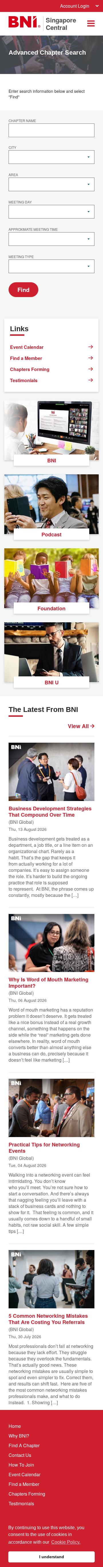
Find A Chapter (24, 1445)
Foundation (51, 608)
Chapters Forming (29, 369)
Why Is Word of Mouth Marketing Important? (48, 982)
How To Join (21, 1464)
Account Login (74, 6)
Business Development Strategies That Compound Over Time (50, 811)
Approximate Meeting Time (33, 230)
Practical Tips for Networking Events (44, 1147)
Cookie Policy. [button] (65, 1542)
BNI (51, 460)
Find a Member (26, 358)
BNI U (52, 682)
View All (79, 726)
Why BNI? (19, 1435)
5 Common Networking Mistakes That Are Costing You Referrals (48, 1318)
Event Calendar (26, 347)
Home (15, 1426)
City (12, 148)
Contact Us (20, 1455)
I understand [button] (51, 1556)
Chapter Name (22, 121)
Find (23, 289)
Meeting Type (21, 257)
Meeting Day (20, 202)
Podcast (51, 534)
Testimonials (23, 380)
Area (13, 175)
